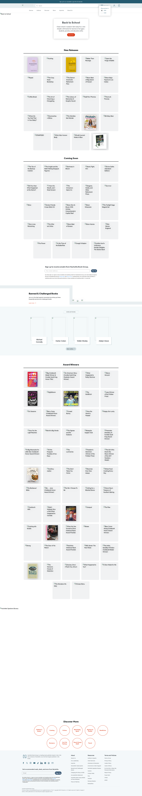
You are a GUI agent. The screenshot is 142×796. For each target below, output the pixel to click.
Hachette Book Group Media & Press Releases (78, 778)
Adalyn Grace (104, 341)
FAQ (89, 776)
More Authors (70, 349)
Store (54, 10)
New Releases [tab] (71, 50)
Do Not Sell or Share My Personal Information (110, 769)
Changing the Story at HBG (77, 772)
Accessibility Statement (77, 775)
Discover (46, 10)
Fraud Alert (107, 775)
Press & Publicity (75, 782)
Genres (31, 10)
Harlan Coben (61, 341)
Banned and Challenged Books (77, 769)
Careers (89, 771)
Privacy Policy (108, 760)
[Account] (114, 5)
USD (105, 10)
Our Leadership (75, 760)
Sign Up (94, 271)
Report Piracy (108, 772)
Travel (90, 743)
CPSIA (106, 777)
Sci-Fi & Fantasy (64, 743)
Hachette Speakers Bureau (94, 768)
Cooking (51, 730)
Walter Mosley (82, 341)
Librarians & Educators (93, 763)
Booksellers (90, 783)
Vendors (90, 778)
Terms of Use (108, 758)
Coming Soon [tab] (71, 158)
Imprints (61, 10)
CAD (105, 13)
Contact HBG (91, 773)
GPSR (106, 780)
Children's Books (39, 730)
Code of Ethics (108, 765)
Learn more (31, 303)
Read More (71, 35)
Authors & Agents (92, 758)
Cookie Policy (108, 763)
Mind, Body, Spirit (77, 730)
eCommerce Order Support (94, 765)
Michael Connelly (39, 340)
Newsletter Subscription (77, 765)
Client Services (91, 760)
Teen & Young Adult (77, 743)
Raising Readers (92, 781)
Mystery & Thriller (90, 730)
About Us (69, 10)
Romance (52, 743)
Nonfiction (103, 730)
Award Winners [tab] (71, 364)
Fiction (65, 730)
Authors (39, 10)
